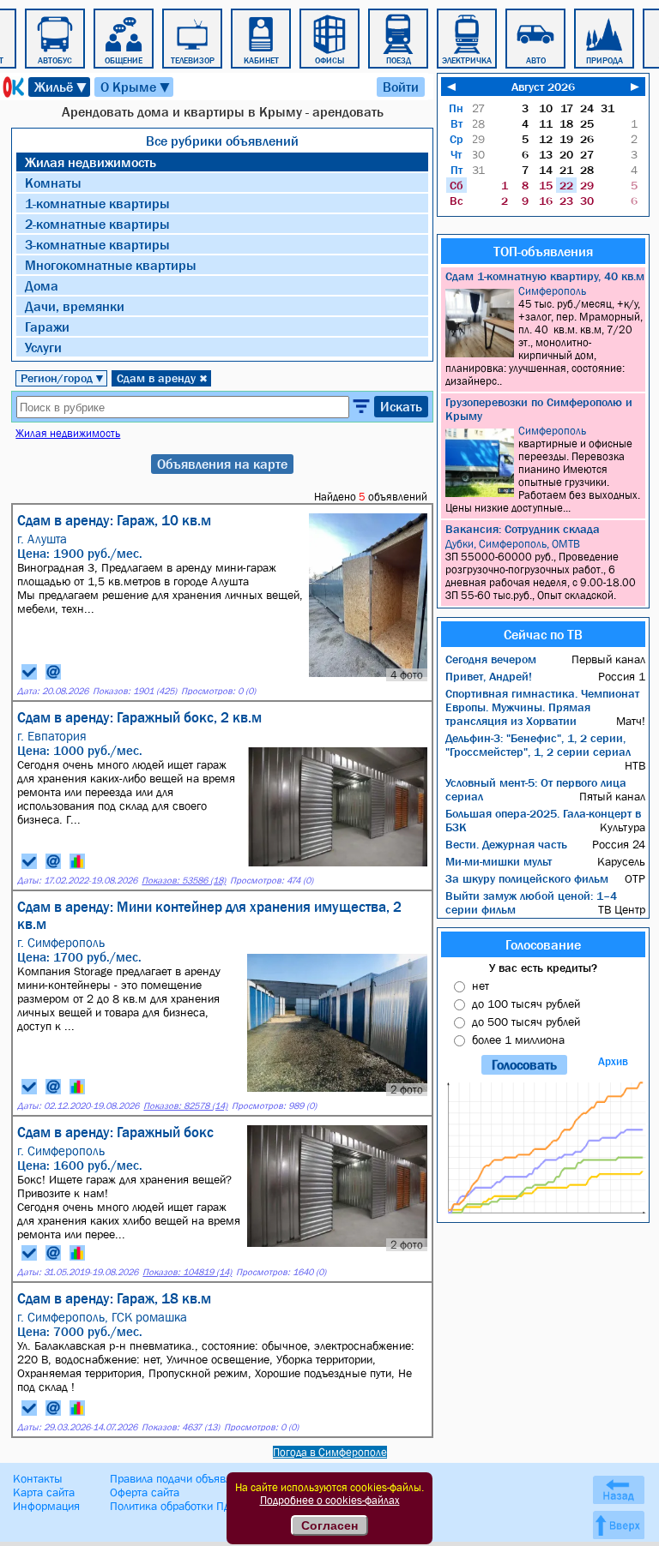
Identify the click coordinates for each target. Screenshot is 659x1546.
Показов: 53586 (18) (184, 880)
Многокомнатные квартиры (110, 265)
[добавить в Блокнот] (29, 672)
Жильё (61, 87)
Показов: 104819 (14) (187, 1272)
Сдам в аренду (162, 378)
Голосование (543, 944)
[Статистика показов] (77, 861)
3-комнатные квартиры (97, 244)
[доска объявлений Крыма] (12, 87)
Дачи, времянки (74, 306)
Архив (613, 1061)
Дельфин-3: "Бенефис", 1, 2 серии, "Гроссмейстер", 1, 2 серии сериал (538, 744)
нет (480, 985)
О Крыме (136, 87)
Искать (401, 406)
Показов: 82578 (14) (185, 1106)
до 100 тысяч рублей (526, 1003)
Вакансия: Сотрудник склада (522, 529)
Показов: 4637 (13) (181, 1427)
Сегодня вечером (490, 659)
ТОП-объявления (543, 251)
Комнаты (53, 182)
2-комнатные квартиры (97, 223)
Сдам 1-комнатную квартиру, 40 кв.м (544, 276)
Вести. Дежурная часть (506, 844)
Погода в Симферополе (330, 1452)
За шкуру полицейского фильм (526, 878)
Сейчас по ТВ (543, 634)
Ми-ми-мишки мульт (498, 861)
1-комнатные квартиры (97, 203)
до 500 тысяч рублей (526, 1021)
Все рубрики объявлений (222, 140)
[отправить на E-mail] (53, 672)
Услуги (43, 347)
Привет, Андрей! (488, 676)
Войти (401, 86)
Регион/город (63, 378)
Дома (41, 285)
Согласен (329, 1525)
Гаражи (47, 326)
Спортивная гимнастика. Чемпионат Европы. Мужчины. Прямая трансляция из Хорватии (542, 707)
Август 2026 (543, 86)
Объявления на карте (222, 463)
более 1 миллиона (518, 1039)
